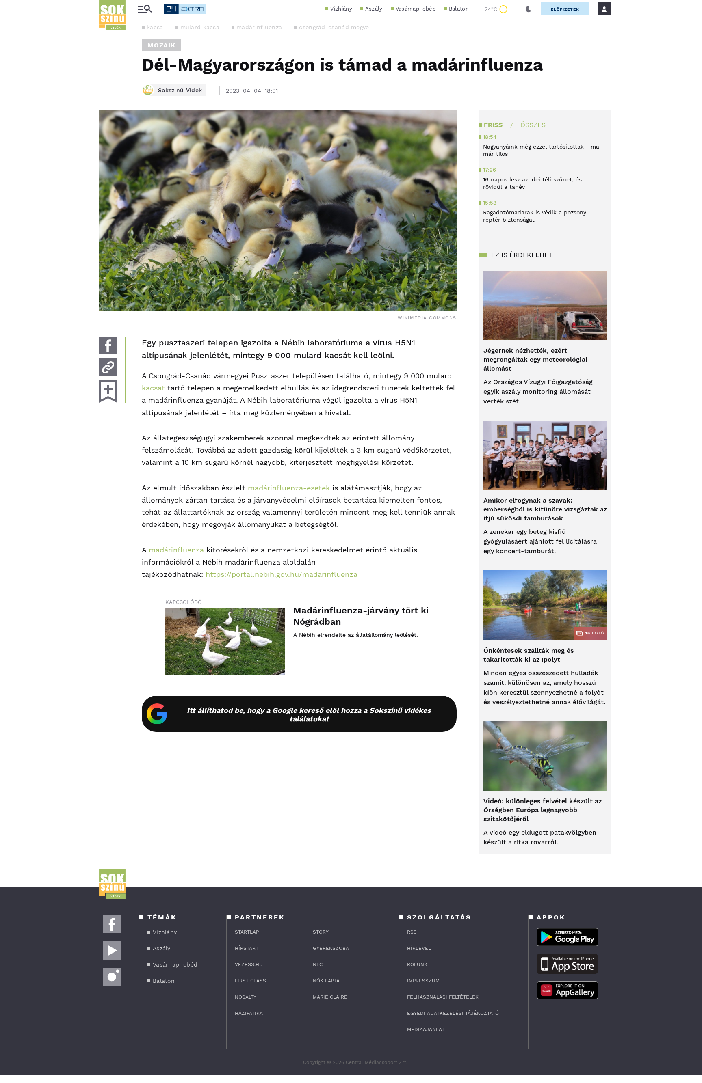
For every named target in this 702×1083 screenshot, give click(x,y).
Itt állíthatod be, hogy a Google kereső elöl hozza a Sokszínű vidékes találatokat (309, 714)
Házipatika (249, 1013)
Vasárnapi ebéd (416, 9)
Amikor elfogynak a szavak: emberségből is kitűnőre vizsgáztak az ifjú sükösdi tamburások (545, 509)
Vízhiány (341, 9)
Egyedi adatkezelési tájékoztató (453, 1013)
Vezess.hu (249, 964)
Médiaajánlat (425, 1029)
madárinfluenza (259, 27)
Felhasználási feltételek (443, 997)
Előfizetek (565, 9)
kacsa (155, 27)
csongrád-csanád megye (334, 27)
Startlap (247, 932)
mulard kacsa (200, 27)
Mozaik (161, 45)
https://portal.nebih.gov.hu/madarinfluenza (282, 574)
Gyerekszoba (331, 948)
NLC (318, 964)
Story (321, 932)
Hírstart (246, 948)
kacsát (153, 388)
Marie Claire (330, 997)
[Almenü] (145, 9)
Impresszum (423, 981)
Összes (533, 125)
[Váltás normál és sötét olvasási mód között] (528, 9)
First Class (250, 981)
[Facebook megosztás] (108, 345)
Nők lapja (326, 981)
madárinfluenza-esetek (289, 487)
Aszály (374, 9)
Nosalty (245, 997)
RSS (412, 932)
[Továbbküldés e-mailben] (108, 367)
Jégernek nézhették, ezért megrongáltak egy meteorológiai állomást (535, 359)
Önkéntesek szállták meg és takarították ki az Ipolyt (528, 655)
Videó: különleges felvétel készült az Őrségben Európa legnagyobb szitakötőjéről (542, 810)
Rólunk (417, 964)
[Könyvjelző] (108, 391)
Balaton (459, 9)
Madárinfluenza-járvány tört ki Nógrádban (361, 616)
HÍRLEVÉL (419, 948)
